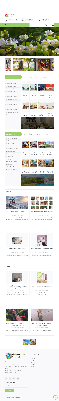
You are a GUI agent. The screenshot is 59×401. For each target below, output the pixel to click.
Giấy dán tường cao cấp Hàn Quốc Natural (42, 211)
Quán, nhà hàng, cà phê (11, 172)
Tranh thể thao (8, 164)
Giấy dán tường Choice (10, 102)
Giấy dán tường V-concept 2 (11, 96)
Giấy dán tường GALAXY (11, 107)
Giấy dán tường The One (11, 109)
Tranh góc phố (8, 159)
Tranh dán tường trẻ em (10, 151)
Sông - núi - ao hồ (9, 154)
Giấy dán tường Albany (10, 83)
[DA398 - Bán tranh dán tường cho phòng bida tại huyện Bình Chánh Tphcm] (33, 163)
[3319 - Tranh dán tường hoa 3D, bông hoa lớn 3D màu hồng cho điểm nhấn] (50, 144)
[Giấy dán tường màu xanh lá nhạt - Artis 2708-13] (25, 87)
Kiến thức (8, 266)
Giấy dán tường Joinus (10, 81)
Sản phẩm (8, 25)
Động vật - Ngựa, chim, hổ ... (12, 161)
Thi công (8, 229)
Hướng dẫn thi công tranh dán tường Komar (42, 248)
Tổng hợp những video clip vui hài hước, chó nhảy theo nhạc (42, 324)
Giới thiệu (8, 191)
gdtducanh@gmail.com (13, 375)
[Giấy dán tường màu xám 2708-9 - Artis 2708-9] (33, 105)
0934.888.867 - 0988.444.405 (16, 370)
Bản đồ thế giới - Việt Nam (11, 169)
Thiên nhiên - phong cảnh (11, 138)
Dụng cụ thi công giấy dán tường (17, 248)
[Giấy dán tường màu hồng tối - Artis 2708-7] (42, 105)
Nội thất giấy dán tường (14, 397)
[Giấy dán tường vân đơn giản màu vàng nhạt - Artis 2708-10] (50, 87)
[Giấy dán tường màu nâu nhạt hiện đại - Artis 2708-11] (42, 87)
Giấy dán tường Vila (9, 88)
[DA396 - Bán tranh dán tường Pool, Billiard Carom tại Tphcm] (50, 163)
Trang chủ (33, 358)
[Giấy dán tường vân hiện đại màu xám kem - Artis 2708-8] (25, 105)
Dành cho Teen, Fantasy (11, 167)
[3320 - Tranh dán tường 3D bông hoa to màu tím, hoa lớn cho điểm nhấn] (42, 144)
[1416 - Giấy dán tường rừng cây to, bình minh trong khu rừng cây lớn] (33, 144)
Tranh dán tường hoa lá (10, 146)
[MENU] (53, 25)
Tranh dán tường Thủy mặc (11, 148)
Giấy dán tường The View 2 (11, 104)
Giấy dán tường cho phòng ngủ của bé (42, 286)
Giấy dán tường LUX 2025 (11, 99)
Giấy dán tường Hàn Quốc (11, 77)
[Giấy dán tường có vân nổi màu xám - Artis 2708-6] (50, 105)
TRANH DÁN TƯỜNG (10, 134)
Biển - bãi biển (8, 141)
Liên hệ (32, 369)
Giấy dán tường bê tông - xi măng (11, 113)
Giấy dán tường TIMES (10, 91)
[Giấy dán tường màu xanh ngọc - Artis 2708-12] (33, 87)
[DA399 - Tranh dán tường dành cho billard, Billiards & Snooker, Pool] (25, 163)
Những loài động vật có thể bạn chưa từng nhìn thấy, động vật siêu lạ (17, 324)
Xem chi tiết (9, 45)
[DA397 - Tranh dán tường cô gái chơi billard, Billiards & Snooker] (42, 163)
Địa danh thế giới (9, 156)
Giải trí (7, 304)
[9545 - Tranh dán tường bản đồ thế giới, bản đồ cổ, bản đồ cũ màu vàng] (25, 144)
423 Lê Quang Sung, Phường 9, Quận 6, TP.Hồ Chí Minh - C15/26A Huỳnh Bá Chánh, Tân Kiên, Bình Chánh (16, 366)
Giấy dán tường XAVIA (10, 94)
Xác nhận (9, 390)
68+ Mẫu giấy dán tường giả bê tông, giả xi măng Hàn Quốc (17, 287)
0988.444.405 (13, 372)
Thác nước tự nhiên (9, 143)
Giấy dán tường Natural (10, 86)
